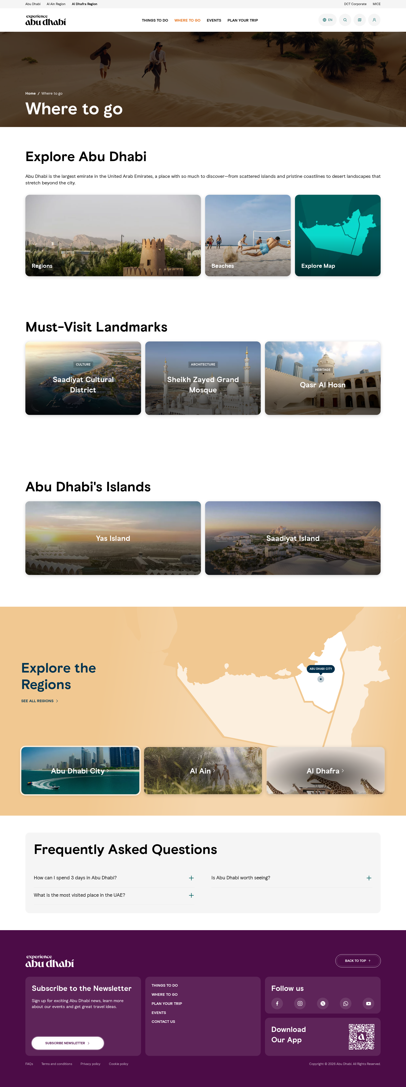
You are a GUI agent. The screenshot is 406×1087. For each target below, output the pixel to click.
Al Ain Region (56, 4)
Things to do (165, 985)
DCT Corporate (355, 4)
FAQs (29, 1064)
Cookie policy (118, 1064)
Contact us (163, 1021)
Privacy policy (90, 1064)
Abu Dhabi (32, 4)
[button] (114, 881)
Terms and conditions (56, 1064)
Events (159, 1012)
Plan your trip (167, 1003)
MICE (377, 4)
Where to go (165, 994)
